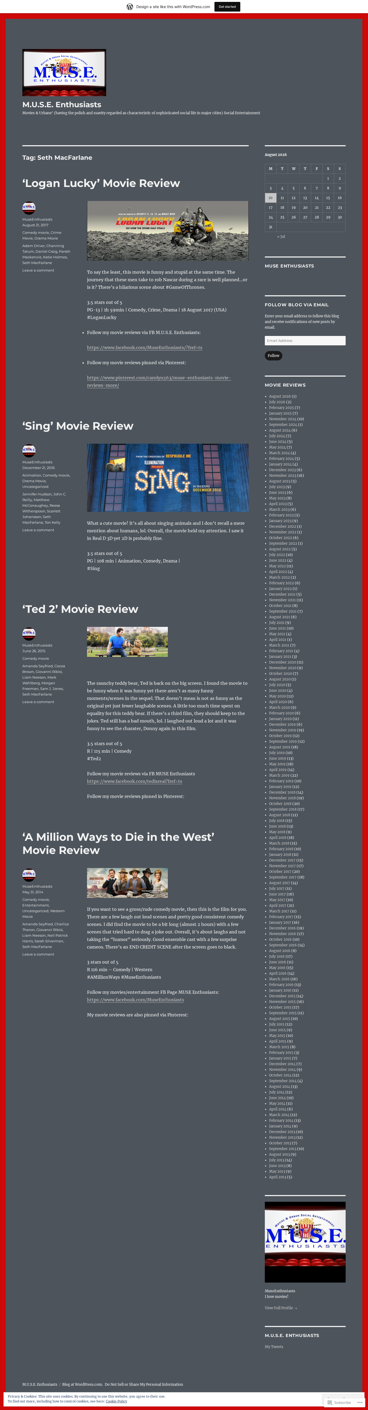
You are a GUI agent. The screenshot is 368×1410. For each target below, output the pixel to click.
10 (271, 198)
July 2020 (277, 685)
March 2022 (279, 577)
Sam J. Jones (51, 688)
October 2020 (280, 673)
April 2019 (278, 769)
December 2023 (282, 470)
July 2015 (276, 1024)
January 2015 (280, 1058)
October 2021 (280, 605)
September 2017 (283, 877)
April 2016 (278, 973)
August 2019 (279, 747)
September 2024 (283, 424)
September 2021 (283, 611)
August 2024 (280, 430)
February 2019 (281, 781)
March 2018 (279, 843)
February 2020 (281, 713)
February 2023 (281, 515)
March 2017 (279, 911)
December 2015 (282, 996)
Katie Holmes (55, 257)
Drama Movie (46, 238)
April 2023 (278, 504)
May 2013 (277, 1171)
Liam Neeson (34, 677)
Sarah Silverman (48, 941)
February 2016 (281, 984)
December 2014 (282, 1064)
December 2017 (282, 860)
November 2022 (282, 532)
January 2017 (280, 922)
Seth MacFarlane (37, 263)
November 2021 (282, 600)
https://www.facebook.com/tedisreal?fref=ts (134, 781)
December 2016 (282, 928)
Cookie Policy (116, 1401)
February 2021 (281, 651)
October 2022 (280, 538)
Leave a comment (38, 270)
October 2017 (280, 871)
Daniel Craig (46, 251)
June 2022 (277, 560)
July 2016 (277, 956)
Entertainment (35, 905)
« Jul (281, 236)
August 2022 (280, 549)
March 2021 (279, 645)
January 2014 (280, 1126)
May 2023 (277, 498)
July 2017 (276, 888)
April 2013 (277, 1177)
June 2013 (277, 1166)
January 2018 (280, 854)
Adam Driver (33, 246)
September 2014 (283, 1081)
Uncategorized (35, 486)
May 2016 (277, 968)
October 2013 (280, 1143)
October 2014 (280, 1075)
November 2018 (282, 798)
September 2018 (283, 809)
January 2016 (280, 990)
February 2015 (281, 1052)
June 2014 (277, 1098)
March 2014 (279, 1115)
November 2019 (282, 730)
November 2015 (282, 1001)
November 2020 (282, 668)
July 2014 (276, 1092)
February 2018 (281, 849)
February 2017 (281, 917)
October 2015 (280, 1007)
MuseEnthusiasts (37, 219)
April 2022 (278, 571)
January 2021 (280, 656)
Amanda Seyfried (37, 666)
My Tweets (274, 1347)
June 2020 (277, 690)
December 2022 (282, 526)
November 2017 (282, 866)
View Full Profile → (281, 1308)
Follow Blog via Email (297, 304)
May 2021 (277, 634)
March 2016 (279, 979)
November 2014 (282, 1069)
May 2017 (277, 900)
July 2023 (277, 487)
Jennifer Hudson (37, 494)
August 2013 (279, 1154)
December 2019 (282, 724)
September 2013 (282, 1149)
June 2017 (277, 894)
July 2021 (276, 622)
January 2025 (280, 413)
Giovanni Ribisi (49, 671)
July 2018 (276, 820)
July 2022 (277, 555)
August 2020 (280, 679)
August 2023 (279, 481)
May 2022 (277, 566)
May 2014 (277, 1103)
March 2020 (279, 707)
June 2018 (277, 826)
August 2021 (279, 617)
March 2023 (279, 509)
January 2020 (280, 719)
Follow (273, 355)
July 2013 (276, 1160)
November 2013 (282, 1137)
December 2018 (282, 792)
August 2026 (280, 396)
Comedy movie (35, 232)
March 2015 (279, 1047)
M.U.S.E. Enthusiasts (61, 104)
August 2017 (279, 883)
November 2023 (282, 475)
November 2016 (282, 934)
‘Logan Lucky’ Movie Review (101, 183)
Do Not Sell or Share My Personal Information (144, 1384)
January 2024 (280, 464)
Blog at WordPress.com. (82, 1384)
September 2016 (283, 945)
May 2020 (277, 696)
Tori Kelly (52, 522)
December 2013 (282, 1132)
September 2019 (283, 741)
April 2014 (277, 1109)
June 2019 (277, 758)
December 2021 (282, 594)
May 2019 (277, 764)
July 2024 (277, 436)
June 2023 (277, 492)
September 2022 (283, 543)
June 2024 (277, 441)
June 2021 (277, 628)
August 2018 (279, 815)
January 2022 (280, 588)
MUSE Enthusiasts (289, 266)
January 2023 (280, 521)
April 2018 (277, 837)
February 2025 (281, 407)
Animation (31, 475)
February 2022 (281, 583)
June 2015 (277, 1030)
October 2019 (280, 736)
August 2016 (279, 951)
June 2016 (277, 962)
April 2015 (277, 1041)
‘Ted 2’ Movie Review (80, 609)
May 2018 (277, 832)
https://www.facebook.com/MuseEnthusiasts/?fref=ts (144, 347)
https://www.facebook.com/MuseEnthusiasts (135, 999)
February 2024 (281, 458)
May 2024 (277, 447)
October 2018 (280, 803)
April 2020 (278, 702)
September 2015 (283, 1013)
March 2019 (279, 775)
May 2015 (277, 1035)
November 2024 (282, 419)
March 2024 (279, 453)
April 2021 (277, 639)
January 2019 (280, 786)
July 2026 (277, 402)
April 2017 (277, 905)
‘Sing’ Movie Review (77, 425)
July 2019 (277, 753)
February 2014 (281, 1120)
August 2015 (279, 1018)
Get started (227, 7)
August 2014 (279, 1086)
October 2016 (280, 939)
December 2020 (282, 662)
